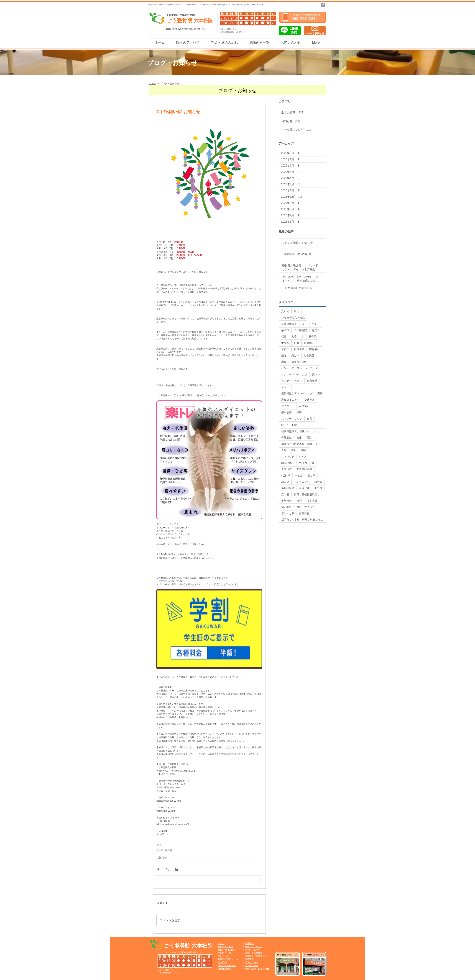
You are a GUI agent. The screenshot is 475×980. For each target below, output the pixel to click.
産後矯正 (304, 406)
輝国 (296, 311)
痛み (304, 450)
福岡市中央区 (299, 361)
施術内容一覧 (224, 953)
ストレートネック (291, 418)
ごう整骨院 (300, 330)
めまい (285, 481)
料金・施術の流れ (227, 949)
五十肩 (285, 494)
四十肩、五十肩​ (252, 949)
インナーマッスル (291, 380)
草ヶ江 (285, 387)
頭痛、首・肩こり (254, 946)
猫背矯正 (314, 349)
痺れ (294, 450)
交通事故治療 (304, 469)
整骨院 (168, 850)
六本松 (159, 850)
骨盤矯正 (309, 342)
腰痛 (283, 355)
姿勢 (319, 393)
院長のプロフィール (228, 959)
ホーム (221, 943)
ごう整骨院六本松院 (293, 317)
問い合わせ (223, 956)
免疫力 (303, 462)
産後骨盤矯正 (289, 323)
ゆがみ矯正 (287, 462)
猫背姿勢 (312, 380)
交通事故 (309, 399)
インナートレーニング (294, 374)
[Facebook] (323, 5)
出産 (299, 437)
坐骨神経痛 (287, 488)
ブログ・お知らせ (227, 965)
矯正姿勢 (286, 507)
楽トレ (316, 374)
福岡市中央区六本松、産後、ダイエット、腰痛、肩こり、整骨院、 (303, 443)
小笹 (314, 323)
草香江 (285, 349)
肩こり (295, 355)
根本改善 (286, 412)
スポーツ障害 (251, 965)
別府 (296, 342)
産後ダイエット (290, 399)
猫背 (309, 418)
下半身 (318, 488)
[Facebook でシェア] (158, 869)
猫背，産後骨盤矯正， (307, 494)
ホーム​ (152, 83)
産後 (283, 361)
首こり (311, 475)
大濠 (294, 336)
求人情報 (222, 962)
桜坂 (283, 336)
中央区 (285, 342)
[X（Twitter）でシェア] (167, 869)
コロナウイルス (306, 507)
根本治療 (299, 349)
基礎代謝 (304, 488)
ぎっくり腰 (287, 513)
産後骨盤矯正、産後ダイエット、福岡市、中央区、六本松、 (303, 431)
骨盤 (309, 437)
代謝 (299, 500)
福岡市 (285, 330)
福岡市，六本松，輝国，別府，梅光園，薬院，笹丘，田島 (303, 519)
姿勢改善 (286, 500)
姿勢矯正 (309, 355)
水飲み (299, 475)
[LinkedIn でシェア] (176, 869)
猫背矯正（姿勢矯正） (256, 956)
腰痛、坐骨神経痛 (254, 953)
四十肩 (318, 481)
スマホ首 (286, 469)
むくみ (303, 456)
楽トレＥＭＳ (251, 962)
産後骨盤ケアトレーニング (296, 393)
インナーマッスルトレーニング (299, 368)
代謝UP (285, 475)
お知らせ (161, 857)
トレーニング (301, 481)
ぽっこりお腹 (289, 424)
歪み (283, 450)
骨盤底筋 (286, 437)
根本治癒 (312, 500)
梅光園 (316, 330)
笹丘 (304, 323)
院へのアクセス (225, 946)
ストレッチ (287, 456)
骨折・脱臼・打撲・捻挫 (257, 968)
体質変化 (304, 513)
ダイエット (287, 406)
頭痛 (299, 412)
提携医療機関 (224, 968)
